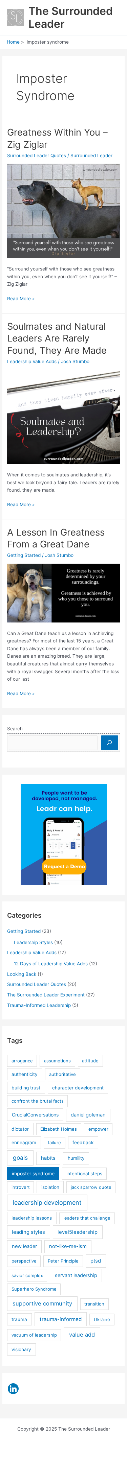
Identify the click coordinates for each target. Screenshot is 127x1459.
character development (78, 1087)
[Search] (109, 742)
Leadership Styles (33, 942)
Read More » (21, 299)
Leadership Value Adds (32, 361)
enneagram (24, 1142)
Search (15, 728)
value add (82, 1334)
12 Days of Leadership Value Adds (51, 963)
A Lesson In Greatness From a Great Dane (56, 538)
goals (20, 1157)
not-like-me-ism (68, 1246)
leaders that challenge (86, 1218)
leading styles (28, 1232)
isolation (50, 1187)
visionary (21, 1349)
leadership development (47, 1202)
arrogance (22, 1060)
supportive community (42, 1303)
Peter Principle (63, 1261)
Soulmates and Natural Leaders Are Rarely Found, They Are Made (57, 338)
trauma (19, 1319)
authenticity (25, 1074)
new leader (24, 1246)
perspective (24, 1261)
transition (94, 1304)
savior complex (27, 1275)
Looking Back (21, 974)
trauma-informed (61, 1319)
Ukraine (102, 1319)
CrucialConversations (35, 1114)
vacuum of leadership (34, 1335)
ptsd (95, 1261)
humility (76, 1158)
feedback (82, 1142)
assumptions (57, 1060)
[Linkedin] (13, 1388)
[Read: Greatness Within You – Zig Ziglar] (63, 210)
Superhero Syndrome (34, 1289)
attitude (90, 1060)
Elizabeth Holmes (58, 1129)
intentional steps (84, 1173)
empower (98, 1129)
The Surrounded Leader (70, 17)
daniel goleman (88, 1115)
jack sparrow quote (91, 1187)
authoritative (62, 1074)
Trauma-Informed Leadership (39, 1005)
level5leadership (78, 1232)
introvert (21, 1187)
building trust (26, 1087)
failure (54, 1142)
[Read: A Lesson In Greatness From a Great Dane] (63, 592)
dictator (20, 1129)
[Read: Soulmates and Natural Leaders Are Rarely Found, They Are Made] (63, 416)
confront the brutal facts (38, 1101)
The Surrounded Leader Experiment (46, 994)
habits (48, 1158)
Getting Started (24, 555)
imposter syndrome (33, 1173)
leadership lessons (32, 1218)
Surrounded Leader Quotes (36, 155)
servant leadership (76, 1275)
